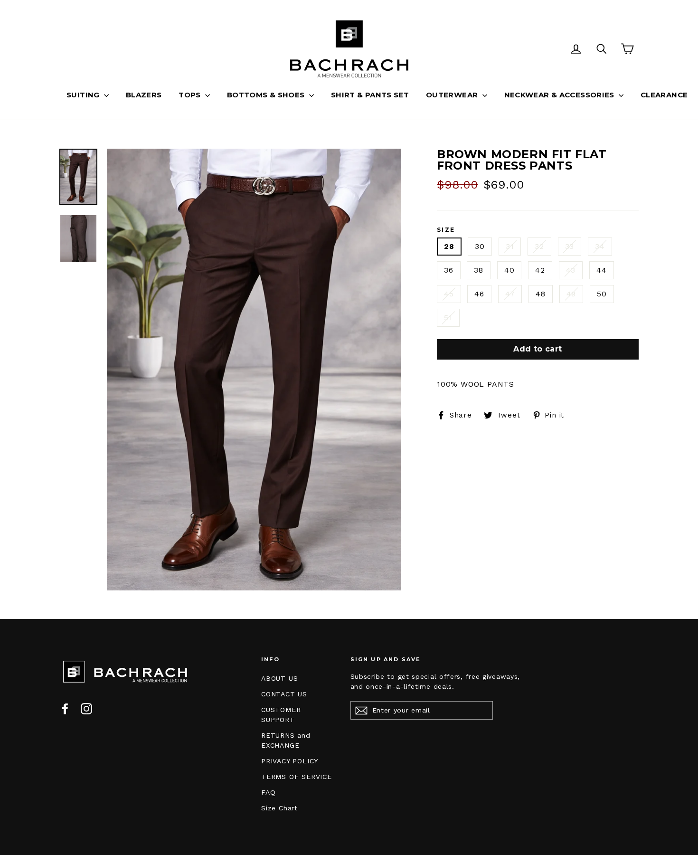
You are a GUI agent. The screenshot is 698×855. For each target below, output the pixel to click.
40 (509, 270)
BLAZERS (144, 94)
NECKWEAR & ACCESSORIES (560, 94)
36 (448, 270)
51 (448, 317)
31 (510, 246)
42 (540, 270)
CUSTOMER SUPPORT (281, 714)
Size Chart (279, 808)
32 (539, 246)
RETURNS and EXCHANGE (286, 740)
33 (570, 246)
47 (510, 293)
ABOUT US (279, 678)
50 (602, 293)
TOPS (191, 94)
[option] (254, 369)
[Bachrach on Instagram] (86, 708)
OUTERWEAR (453, 94)
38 (478, 270)
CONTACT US (284, 694)
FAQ (268, 792)
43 (571, 270)
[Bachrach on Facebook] (65, 708)
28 (449, 246)
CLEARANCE (664, 94)
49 (571, 293)
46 (479, 293)
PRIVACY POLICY (289, 761)
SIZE (446, 230)
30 (480, 246)
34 (600, 246)
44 (601, 270)
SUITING (84, 94)
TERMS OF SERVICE (296, 776)
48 (541, 293)
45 (449, 293)
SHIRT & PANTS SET (370, 94)
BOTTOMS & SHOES (267, 94)
